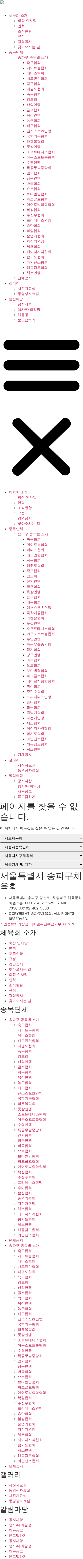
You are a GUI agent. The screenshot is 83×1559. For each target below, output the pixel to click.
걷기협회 (34, 173)
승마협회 (34, 225)
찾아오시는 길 (29, 47)
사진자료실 (26, 288)
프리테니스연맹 (39, 220)
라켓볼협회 (35, 141)
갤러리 (14, 283)
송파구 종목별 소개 (33, 57)
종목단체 (16, 52)
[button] (41, 406)
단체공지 (25, 278)
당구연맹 (34, 178)
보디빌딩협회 (37, 194)
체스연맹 (34, 272)
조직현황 (25, 31)
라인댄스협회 (37, 262)
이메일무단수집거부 (45, 924)
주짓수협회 (35, 215)
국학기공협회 (37, 136)
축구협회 (34, 62)
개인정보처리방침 (14, 924)
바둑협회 (34, 183)
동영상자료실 (28, 293)
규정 (21, 36)
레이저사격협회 (39, 251)
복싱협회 (34, 209)
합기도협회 (35, 257)
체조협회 (34, 246)
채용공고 (25, 315)
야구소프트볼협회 (41, 157)
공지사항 (25, 304)
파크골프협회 (37, 199)
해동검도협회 (37, 267)
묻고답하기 (26, 320)
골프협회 (34, 110)
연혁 (21, 26)
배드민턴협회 (37, 78)
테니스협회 (35, 73)
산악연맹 (34, 104)
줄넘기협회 (35, 236)
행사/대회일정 (29, 309)
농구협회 (34, 120)
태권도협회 (35, 89)
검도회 (32, 99)
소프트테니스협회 (41, 152)
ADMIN (68, 924)
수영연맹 (34, 162)
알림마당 (16, 299)
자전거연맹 (35, 241)
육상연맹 (34, 115)
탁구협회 (34, 83)
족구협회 (34, 94)
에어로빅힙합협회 (41, 204)
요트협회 (34, 188)
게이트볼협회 (37, 68)
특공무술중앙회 (39, 167)
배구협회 (34, 125)
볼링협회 (34, 230)
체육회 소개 (18, 15)
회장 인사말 (27, 20)
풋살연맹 (34, 146)
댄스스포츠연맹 (39, 131)
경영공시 (25, 41)
